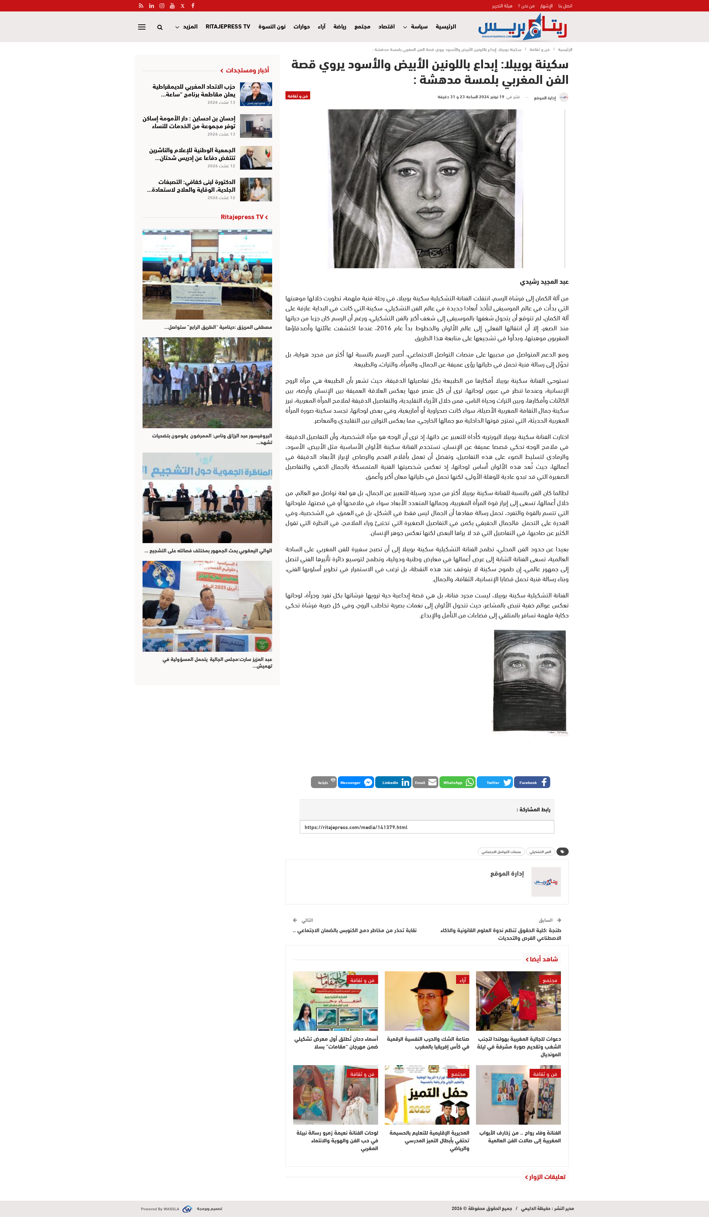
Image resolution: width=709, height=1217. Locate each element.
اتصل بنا (565, 5)
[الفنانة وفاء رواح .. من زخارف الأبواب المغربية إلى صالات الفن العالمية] (518, 1095)
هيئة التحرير (502, 5)
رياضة (339, 25)
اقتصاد (387, 25)
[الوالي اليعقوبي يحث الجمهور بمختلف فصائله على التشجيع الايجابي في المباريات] (207, 498)
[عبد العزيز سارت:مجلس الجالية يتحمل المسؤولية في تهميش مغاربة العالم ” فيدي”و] (207, 606)
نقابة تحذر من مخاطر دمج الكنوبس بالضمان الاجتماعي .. (355, 929)
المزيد (190, 25)
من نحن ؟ (526, 5)
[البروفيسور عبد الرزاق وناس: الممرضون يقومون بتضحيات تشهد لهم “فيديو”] (207, 382)
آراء (321, 25)
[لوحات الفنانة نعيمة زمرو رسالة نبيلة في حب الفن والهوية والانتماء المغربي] (335, 1095)
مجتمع (362, 25)
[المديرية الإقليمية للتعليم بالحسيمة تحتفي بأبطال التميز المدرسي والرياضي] (427, 1095)
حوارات (302, 25)
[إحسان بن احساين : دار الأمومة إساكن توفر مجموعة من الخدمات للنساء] (256, 126)
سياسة (419, 25)
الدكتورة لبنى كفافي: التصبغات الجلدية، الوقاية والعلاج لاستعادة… (191, 184)
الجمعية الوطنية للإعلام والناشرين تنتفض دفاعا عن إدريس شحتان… (192, 153)
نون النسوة (271, 25)
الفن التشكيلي (540, 851)
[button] (532, 782)
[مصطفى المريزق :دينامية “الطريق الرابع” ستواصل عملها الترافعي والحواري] (207, 274)
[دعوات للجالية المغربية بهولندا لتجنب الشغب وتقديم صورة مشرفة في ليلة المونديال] (518, 1001)
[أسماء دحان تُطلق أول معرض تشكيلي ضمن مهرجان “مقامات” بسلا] (335, 1001)
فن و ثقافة (298, 95)
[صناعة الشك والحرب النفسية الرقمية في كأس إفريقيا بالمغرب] (427, 1001)
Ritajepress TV (228, 25)
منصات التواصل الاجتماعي (501, 851)
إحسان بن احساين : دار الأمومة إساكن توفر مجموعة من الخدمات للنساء (189, 121)
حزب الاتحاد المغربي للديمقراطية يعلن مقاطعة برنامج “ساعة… (194, 89)
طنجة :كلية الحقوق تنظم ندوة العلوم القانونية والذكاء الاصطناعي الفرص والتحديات (501, 933)
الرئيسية (446, 25)
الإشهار (546, 5)
